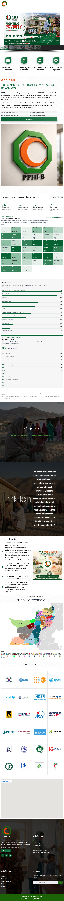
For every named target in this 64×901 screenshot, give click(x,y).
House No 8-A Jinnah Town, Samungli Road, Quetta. (43, 842)
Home (3, 876)
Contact (3, 886)
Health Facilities (6, 881)
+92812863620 (39, 845)
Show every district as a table (9, 274)
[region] (32, 33)
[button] (4, 47)
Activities (4, 884)
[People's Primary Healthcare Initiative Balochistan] (4, 4)
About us (4, 879)
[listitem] (6, 230)
